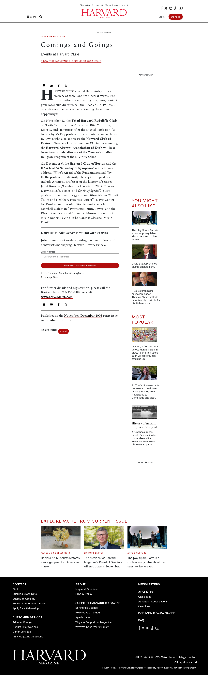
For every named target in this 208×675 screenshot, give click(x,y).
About (80, 584)
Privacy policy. (49, 277)
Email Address (48, 251)
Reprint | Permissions (25, 627)
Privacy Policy (83, 594)
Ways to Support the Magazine (93, 622)
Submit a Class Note (25, 594)
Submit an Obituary (24, 598)
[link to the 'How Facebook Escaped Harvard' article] (146, 335)
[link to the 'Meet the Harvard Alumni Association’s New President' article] (146, 252)
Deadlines (144, 606)
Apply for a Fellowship (26, 608)
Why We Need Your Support (92, 627)
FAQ (141, 620)
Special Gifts (82, 617)
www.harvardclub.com (57, 297)
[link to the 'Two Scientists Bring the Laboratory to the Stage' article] (146, 219)
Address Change (22, 622)
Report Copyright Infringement (180, 667)
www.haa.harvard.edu (67, 109)
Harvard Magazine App (156, 612)
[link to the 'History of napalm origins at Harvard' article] (146, 413)
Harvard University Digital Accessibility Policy (140, 667)
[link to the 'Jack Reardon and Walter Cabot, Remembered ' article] (146, 280)
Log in (161, 16)
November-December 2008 (74, 61)
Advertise (146, 592)
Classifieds (144, 596)
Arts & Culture (136, 553)
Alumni (55, 320)
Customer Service (27, 617)
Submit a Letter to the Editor (29, 603)
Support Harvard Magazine (98, 603)
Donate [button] (175, 16)
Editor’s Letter (94, 553)
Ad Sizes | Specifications (153, 601)
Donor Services (22, 631)
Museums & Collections (56, 553)
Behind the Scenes (86, 607)
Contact (19, 584)
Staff (15, 589)
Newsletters (149, 584)
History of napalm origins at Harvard (144, 425)
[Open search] (41, 16)
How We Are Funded (87, 612)
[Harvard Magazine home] (104, 13)
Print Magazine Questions (28, 636)
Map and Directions (86, 589)
